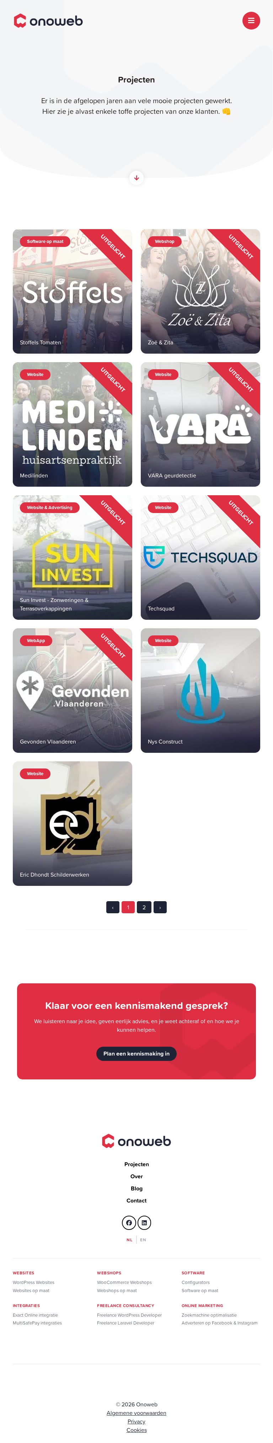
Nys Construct (165, 741)
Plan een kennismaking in (136, 1054)
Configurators (196, 1282)
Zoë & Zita (160, 342)
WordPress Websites (33, 1282)
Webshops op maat (117, 1291)
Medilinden (34, 475)
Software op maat (200, 1291)
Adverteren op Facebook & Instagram (220, 1323)
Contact (136, 1200)
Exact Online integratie (35, 1315)
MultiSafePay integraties (37, 1323)
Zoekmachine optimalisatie (209, 1315)
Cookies (137, 1430)
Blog (137, 1188)
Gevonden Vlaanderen (48, 741)
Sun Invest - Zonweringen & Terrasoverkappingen (54, 604)
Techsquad (161, 608)
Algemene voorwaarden (136, 1413)
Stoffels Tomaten (40, 342)
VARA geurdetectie (172, 475)
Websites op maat (31, 1291)
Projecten (136, 1164)
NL (130, 1240)
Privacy (136, 1421)
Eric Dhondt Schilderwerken (54, 874)
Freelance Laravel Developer (125, 1323)
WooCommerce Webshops (124, 1282)
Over (136, 1176)
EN (143, 1240)
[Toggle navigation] (251, 21)
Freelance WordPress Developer (129, 1315)
